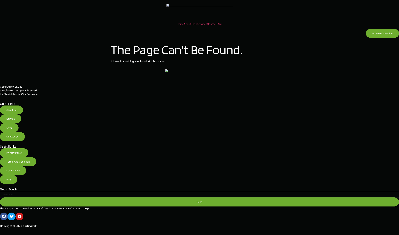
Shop (194, 24)
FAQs (219, 24)
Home (180, 24)
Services (202, 24)
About (187, 24)
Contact (211, 24)
